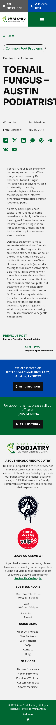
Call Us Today (30, 424)
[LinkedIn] (23, 140)
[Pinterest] (41, 140)
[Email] (14, 149)
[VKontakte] (5, 149)
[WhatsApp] (32, 140)
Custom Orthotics (28, 682)
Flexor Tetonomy (28, 673)
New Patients (28, 636)
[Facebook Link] (28, 720)
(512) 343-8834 (41, 6)
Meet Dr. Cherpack (28, 631)
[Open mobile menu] (42, 19)
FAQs (28, 645)
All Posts (8, 36)
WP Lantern (39, 708)
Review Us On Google (28, 578)
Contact (28, 649)
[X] (14, 140)
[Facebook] (5, 140)
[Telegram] (50, 140)
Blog (28, 654)
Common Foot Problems (24, 48)
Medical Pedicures (28, 669)
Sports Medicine (28, 687)
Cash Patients (28, 640)
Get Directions (14, 6)
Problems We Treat (28, 678)
